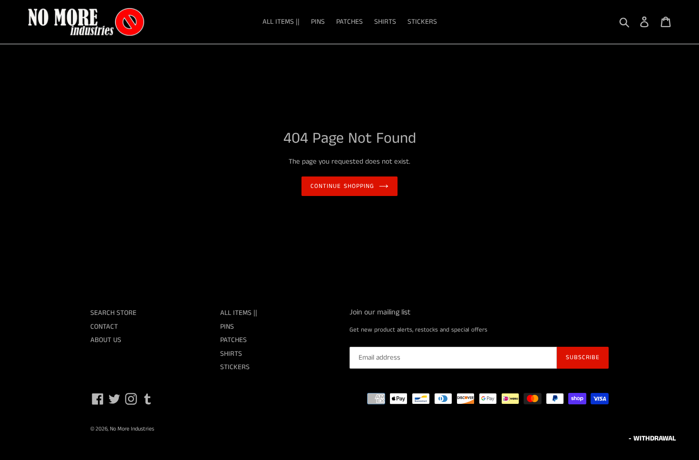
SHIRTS (385, 22)
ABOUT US (105, 340)
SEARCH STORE (113, 313)
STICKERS (422, 22)
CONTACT (104, 327)
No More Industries (132, 429)
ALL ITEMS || (281, 22)
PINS (318, 22)
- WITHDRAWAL (652, 438)
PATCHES (349, 22)
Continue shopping (342, 186)
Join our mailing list (380, 312)
